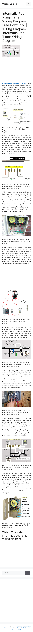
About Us (19, 626)
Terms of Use (16, 628)
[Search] (27, 573)
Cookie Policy (27, 626)
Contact (19, 629)
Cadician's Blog (9, 4)
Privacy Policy (8, 628)
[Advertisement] (16, 70)
